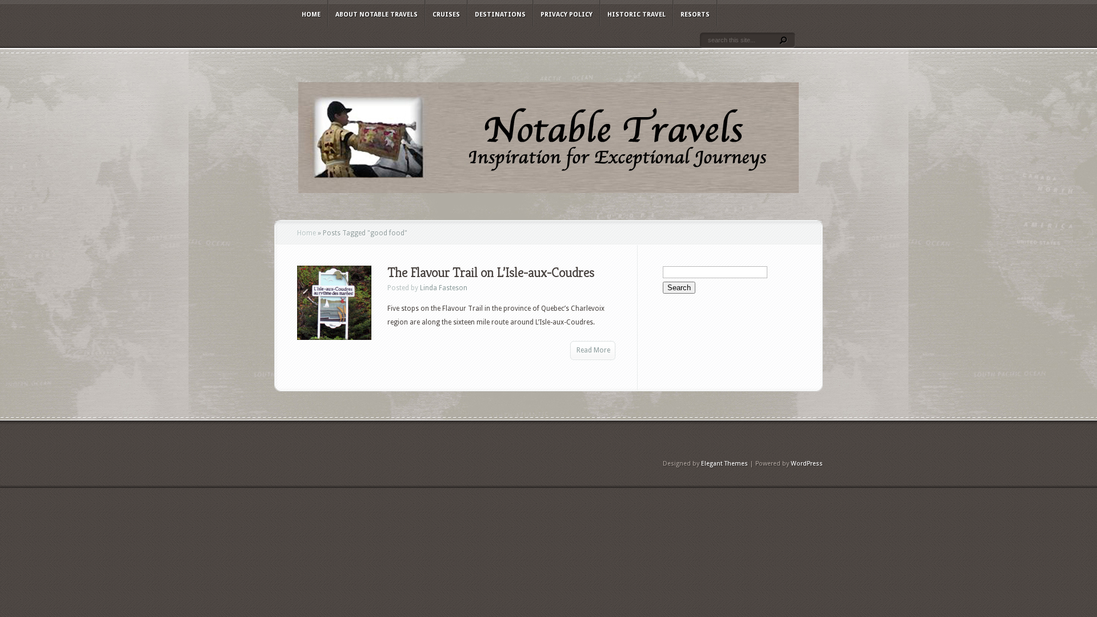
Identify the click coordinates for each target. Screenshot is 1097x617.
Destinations (500, 14)
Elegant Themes (724, 463)
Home (311, 14)
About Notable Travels (376, 14)
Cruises (446, 14)
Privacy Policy (566, 14)
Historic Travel (636, 14)
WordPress (807, 463)
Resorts (695, 14)
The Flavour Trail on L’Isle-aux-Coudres (490, 272)
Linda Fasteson (443, 288)
